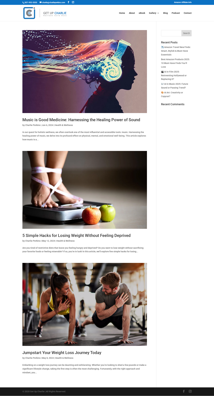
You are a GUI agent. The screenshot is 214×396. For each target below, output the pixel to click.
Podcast (176, 13)
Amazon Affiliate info (183, 2)
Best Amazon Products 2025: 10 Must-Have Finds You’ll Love (175, 63)
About (132, 13)
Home (122, 13)
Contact (188, 13)
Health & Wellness (64, 125)
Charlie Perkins (32, 125)
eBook (142, 13)
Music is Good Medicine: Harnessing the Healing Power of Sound (81, 119)
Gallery (152, 13)
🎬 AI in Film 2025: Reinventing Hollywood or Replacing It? (174, 75)
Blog (165, 13)
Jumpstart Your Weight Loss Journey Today (61, 352)
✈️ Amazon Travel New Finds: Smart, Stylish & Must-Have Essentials (176, 51)
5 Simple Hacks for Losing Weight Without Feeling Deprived (76, 235)
